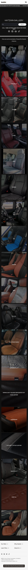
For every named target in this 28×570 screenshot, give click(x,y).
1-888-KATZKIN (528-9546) (7, 559)
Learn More (4, 548)
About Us (17, 548)
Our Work (3, 544)
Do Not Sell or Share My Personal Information (14, 565)
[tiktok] (9, 554)
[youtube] (6, 554)
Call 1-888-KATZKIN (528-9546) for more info (14, 28)
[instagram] (4, 554)
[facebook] (1, 554)
